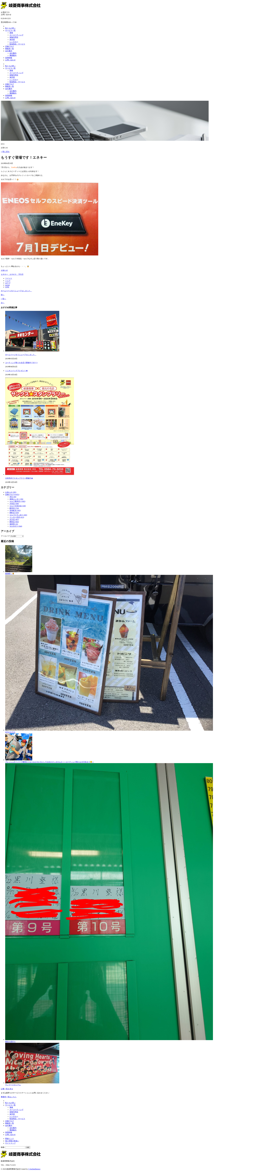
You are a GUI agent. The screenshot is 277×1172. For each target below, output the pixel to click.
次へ (2, 303)
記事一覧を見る (7, 1089)
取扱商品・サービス (17, 44)
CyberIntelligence (34, 1169)
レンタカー (14, 42)
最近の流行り (10, 1041)
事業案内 (13, 55)
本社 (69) (13, 497)
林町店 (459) (14, 513)
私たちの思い (10, 28)
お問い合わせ (10, 60)
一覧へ (3, 299)
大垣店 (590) (14, 504)
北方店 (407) (14, 519)
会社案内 (8, 51)
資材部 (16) (14, 524)
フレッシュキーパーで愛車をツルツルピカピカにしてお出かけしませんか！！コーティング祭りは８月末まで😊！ (49, 762)
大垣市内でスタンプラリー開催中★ (19, 478)
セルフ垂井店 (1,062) (17, 501)
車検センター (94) (16, 499)
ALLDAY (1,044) (16, 526)
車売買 (12, 39)
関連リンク (9, 1139)
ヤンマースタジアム (13, 1085)
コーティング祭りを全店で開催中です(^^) (21, 363)
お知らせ (4, 270)
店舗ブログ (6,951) (12, 494)
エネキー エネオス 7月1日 (12, 274)
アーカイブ (5, 536)
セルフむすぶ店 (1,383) (18, 515)
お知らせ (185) (10, 492)
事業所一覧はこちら (8, 1097)
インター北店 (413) (17, 517)
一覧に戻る (5, 152)
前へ (2, 295)
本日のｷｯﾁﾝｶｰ (10, 732)
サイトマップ (10, 1143)
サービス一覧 (10, 30)
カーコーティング (16, 35)
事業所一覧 (9, 49)
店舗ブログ (9, 46)
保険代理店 (14, 37)
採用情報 (8, 58)
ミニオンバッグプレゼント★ (16, 371)
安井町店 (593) (15, 510)
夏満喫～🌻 (9, 574)
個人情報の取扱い (12, 1141)
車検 (11, 33)
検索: (3, 1147)
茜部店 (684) (14, 522)
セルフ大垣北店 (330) (18, 506)
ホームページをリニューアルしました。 (16, 291)
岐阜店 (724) (14, 508)
